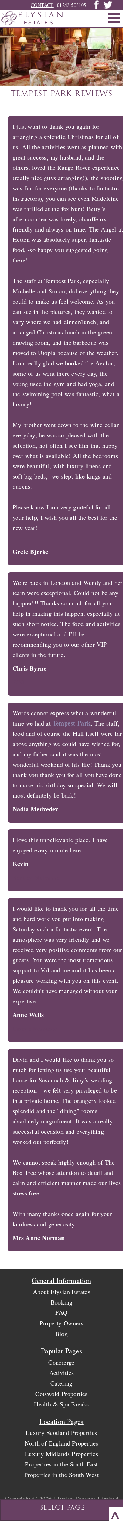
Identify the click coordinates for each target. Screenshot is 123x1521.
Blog (61, 1334)
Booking (62, 1302)
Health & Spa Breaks (61, 1404)
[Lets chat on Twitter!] (107, 7)
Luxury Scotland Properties (61, 1432)
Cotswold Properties (61, 1394)
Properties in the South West (61, 1475)
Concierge (61, 1362)
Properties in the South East (61, 1464)
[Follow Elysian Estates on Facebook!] (96, 7)
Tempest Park (72, 723)
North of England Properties (61, 1443)
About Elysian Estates (61, 1291)
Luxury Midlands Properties (61, 1454)
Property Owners (62, 1323)
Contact (42, 5)
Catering (61, 1383)
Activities (61, 1372)
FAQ (61, 1312)
